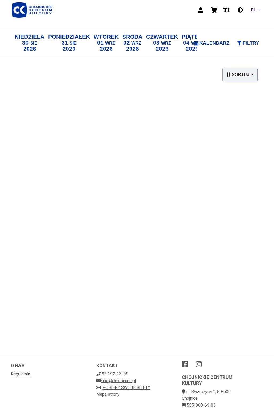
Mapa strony (108, 394)
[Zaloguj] (201, 10)
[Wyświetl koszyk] (214, 10)
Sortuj (240, 74)
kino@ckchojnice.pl (118, 380)
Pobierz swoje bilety (126, 387)
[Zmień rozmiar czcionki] (226, 10)
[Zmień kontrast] (240, 10)
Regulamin (20, 374)
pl (253, 10)
